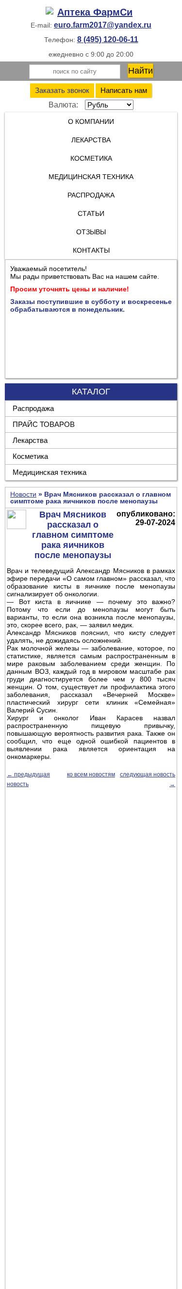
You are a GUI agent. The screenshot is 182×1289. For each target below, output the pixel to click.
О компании (91, 121)
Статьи (91, 213)
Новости (23, 494)
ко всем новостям (91, 774)
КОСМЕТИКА (91, 158)
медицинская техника (91, 177)
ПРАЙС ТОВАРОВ (44, 424)
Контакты (91, 250)
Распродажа (33, 408)
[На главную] (91, 12)
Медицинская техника (49, 472)
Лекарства (91, 140)
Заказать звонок (62, 90)
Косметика (30, 456)
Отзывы (91, 232)
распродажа (91, 195)
